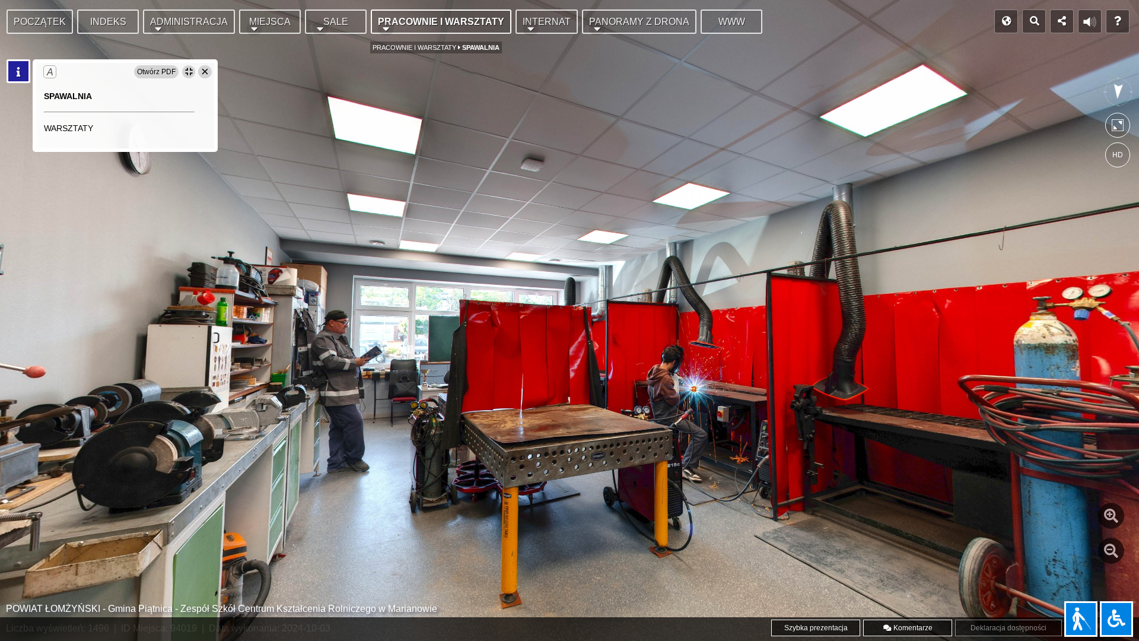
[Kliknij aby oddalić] (1111, 551)
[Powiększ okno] (188, 71)
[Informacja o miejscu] (18, 71)
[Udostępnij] (1062, 21)
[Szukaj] (1034, 21)
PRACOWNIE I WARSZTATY (441, 22)
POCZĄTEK (40, 22)
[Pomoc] (1118, 21)
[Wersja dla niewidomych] (1080, 619)
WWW (731, 22)
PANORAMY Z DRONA (639, 22)
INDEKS (108, 22)
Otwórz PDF (156, 72)
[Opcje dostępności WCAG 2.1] (1116, 619)
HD (1117, 155)
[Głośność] (1090, 21)
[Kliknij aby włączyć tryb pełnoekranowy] (1118, 128)
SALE (335, 22)
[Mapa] (1006, 21)
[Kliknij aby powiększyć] (1111, 516)
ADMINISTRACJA (189, 22)
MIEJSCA (270, 22)
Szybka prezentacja (816, 628)
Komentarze (912, 628)
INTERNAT (547, 22)
